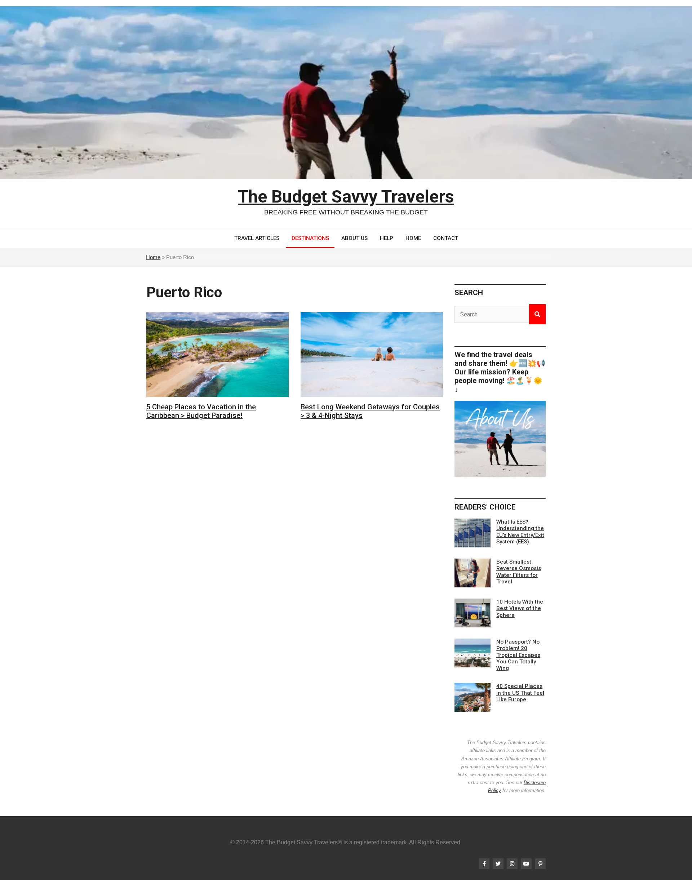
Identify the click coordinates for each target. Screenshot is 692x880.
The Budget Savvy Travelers (346, 196)
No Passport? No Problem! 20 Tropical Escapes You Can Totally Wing (518, 655)
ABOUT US (354, 238)
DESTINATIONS (310, 238)
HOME (413, 238)
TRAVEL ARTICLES (256, 238)
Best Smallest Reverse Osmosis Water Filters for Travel (518, 572)
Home (153, 257)
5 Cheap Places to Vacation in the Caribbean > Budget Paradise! (201, 411)
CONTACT (445, 238)
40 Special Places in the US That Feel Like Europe (520, 692)
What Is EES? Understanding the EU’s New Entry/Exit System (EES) (520, 532)
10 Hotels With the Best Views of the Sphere (519, 608)
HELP (386, 238)
